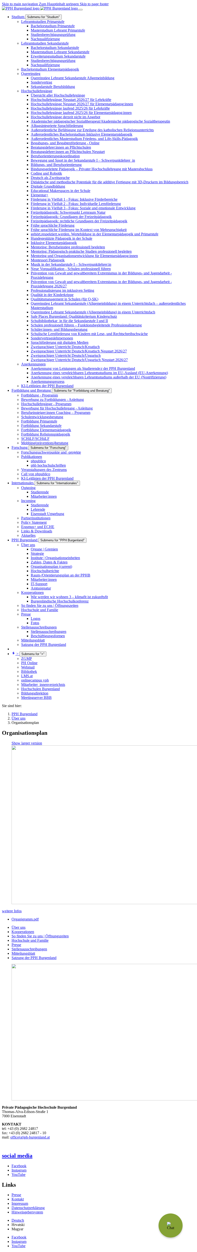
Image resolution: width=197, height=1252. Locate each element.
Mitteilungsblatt (23, 953)
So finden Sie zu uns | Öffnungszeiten (40, 936)
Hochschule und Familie (30, 940)
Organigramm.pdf (25, 919)
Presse (16, 945)
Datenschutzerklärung (28, 1208)
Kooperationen (23, 932)
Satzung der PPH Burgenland (34, 958)
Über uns (18, 927)
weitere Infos (12, 911)
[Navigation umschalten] (81, 9)
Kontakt (18, 1199)
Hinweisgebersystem (27, 1212)
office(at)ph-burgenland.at (30, 1137)
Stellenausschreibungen (29, 949)
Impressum (20, 1203)
